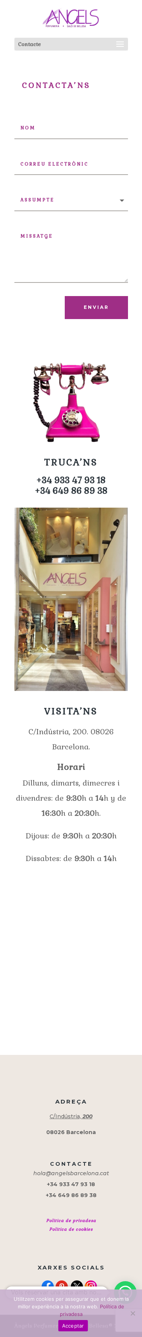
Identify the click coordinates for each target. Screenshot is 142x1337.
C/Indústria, (71, 1116)
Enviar (96, 307)
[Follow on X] (77, 1286)
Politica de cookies (71, 1229)
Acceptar (73, 1326)
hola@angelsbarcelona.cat (71, 1173)
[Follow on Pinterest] (62, 1286)
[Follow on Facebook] (48, 1286)
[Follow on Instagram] (91, 1286)
